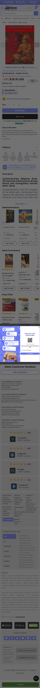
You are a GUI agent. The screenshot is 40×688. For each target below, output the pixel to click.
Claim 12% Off (30, 353)
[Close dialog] (39, 327)
